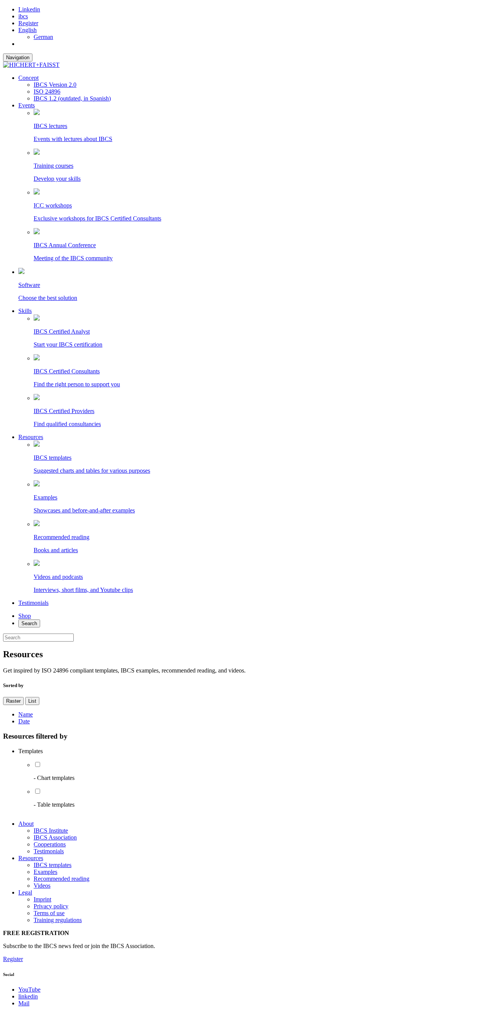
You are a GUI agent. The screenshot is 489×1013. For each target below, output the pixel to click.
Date (24, 721)
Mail (23, 1003)
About (26, 823)
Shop (24, 616)
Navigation (17, 57)
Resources (30, 437)
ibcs (23, 16)
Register (28, 23)
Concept (28, 78)
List (32, 701)
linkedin (28, 996)
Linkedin (29, 9)
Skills (25, 311)
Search (29, 623)
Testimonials (33, 603)
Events (26, 105)
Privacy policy (51, 906)
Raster (13, 701)
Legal (25, 892)
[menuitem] (27, 30)
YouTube (29, 989)
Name (25, 714)
